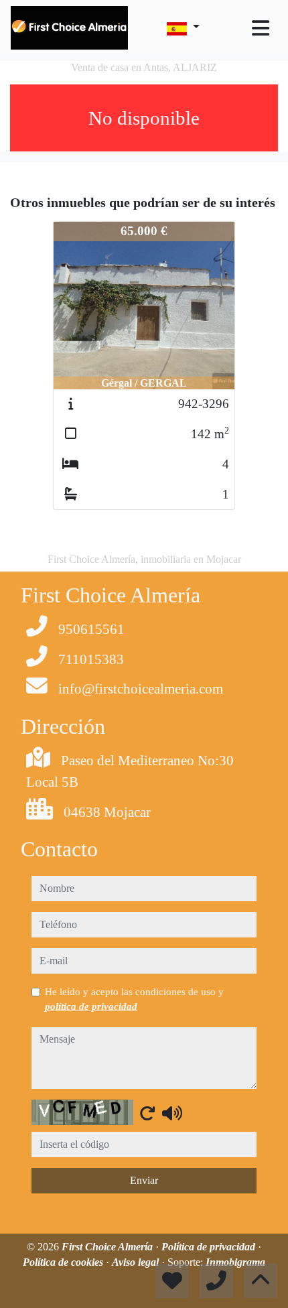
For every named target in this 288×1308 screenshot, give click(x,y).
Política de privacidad (209, 1246)
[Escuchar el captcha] (172, 1113)
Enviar (144, 1180)
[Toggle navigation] (260, 28)
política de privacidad (91, 1006)
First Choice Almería (108, 1246)
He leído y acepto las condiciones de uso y (134, 999)
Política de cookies (64, 1262)
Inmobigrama (235, 1262)
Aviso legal (136, 1262)
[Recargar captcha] (147, 1113)
